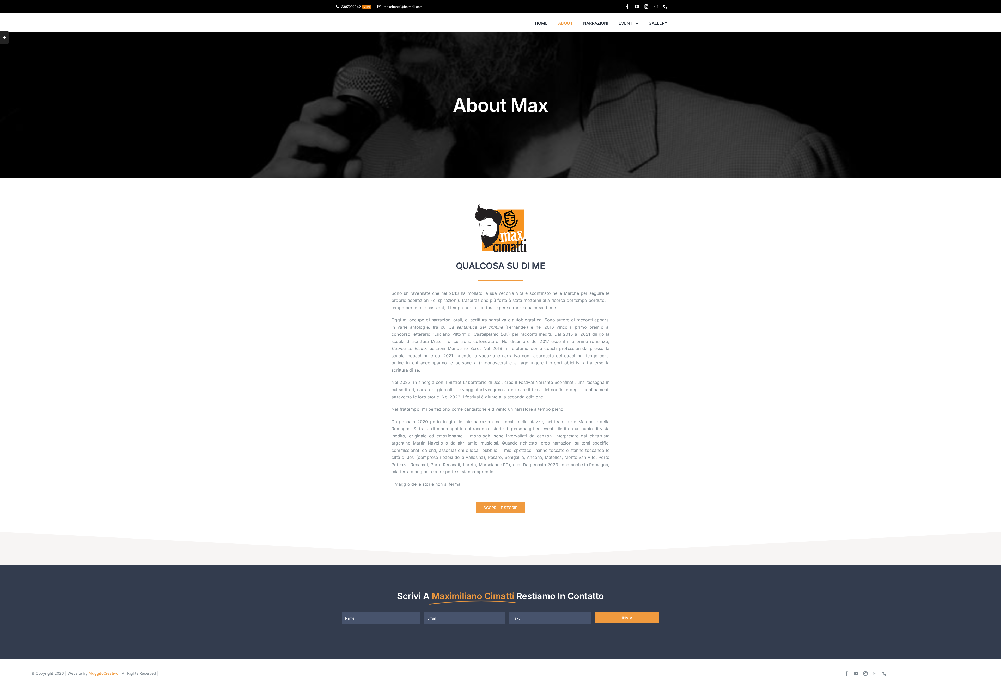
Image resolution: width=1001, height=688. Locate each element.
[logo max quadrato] (500, 206)
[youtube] (637, 6)
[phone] (665, 6)
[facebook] (627, 6)
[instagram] (646, 6)
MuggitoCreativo (103, 673)
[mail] (656, 6)
